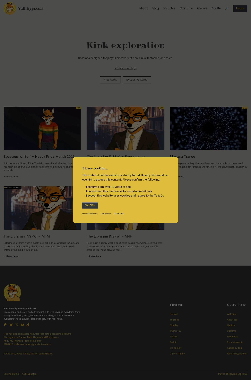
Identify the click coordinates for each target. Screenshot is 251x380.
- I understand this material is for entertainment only (118, 191)
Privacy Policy (105, 213)
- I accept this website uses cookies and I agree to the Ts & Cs (124, 195)
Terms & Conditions (89, 213)
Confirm (90, 205)
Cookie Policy (119, 213)
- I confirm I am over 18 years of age (108, 187)
